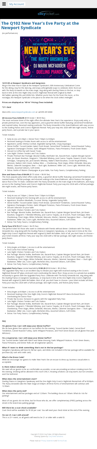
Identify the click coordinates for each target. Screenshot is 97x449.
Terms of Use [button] (62, 441)
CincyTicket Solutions (55, 436)
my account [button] (16, 4)
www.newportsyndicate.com (23, 112)
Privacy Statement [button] (47, 441)
